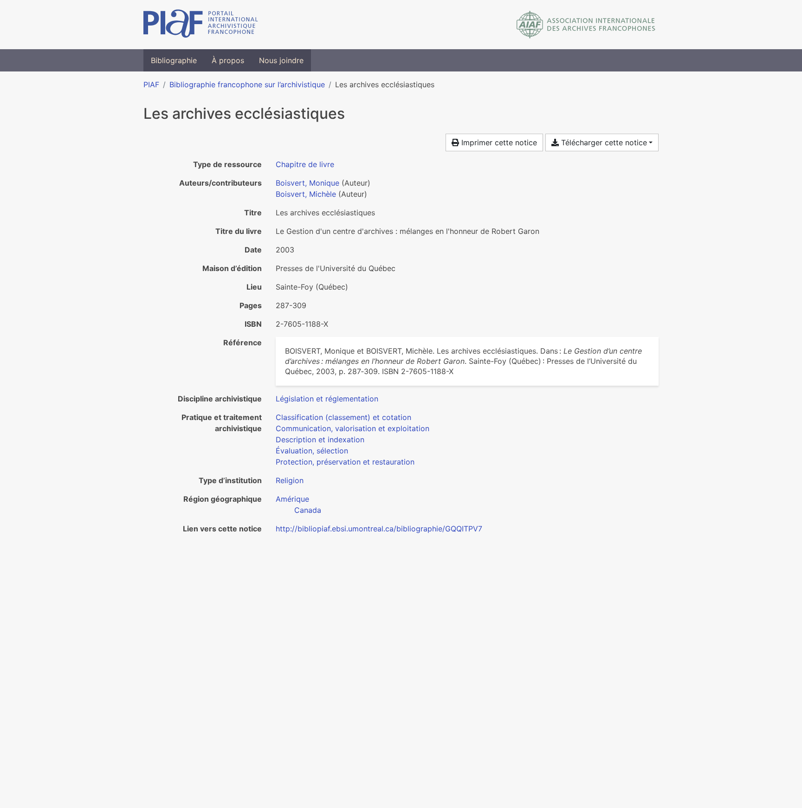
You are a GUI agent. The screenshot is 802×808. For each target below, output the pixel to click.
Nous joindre (281, 60)
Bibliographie (174, 60)
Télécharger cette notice (603, 142)
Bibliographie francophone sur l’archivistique (247, 84)
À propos (228, 60)
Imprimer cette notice (498, 142)
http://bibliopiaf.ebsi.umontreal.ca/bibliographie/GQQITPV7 (379, 528)
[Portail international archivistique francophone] (200, 24)
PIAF (151, 84)
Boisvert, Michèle (306, 194)
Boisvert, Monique (307, 182)
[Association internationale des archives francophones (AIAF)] (586, 24)
